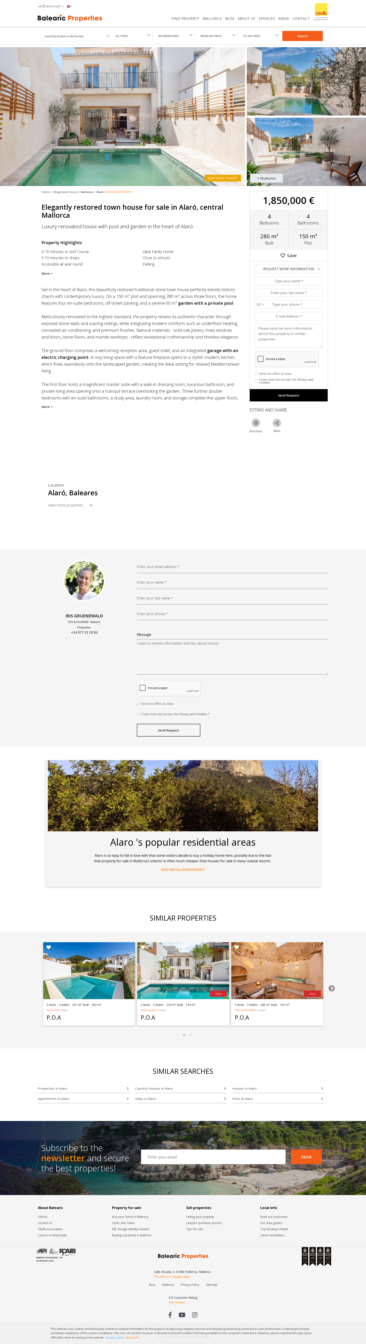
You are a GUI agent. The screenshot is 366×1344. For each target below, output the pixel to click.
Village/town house (65, 192)
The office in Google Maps (172, 1277)
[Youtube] (182, 1315)
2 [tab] (190, 1035)
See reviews (177, 1302)
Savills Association (50, 1229)
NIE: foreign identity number (130, 1229)
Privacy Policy (190, 1285)
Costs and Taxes (123, 1223)
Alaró (100, 192)
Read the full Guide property (183, 869)
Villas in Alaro (145, 1098)
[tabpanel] (89, 984)
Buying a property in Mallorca (131, 1235)
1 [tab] (184, 1035)
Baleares (87, 192)
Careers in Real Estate (52, 1235)
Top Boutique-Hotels (274, 1229)
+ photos (266, 178)
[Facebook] (170, 1315)
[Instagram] (194, 1315)
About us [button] (246, 18)
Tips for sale (194, 1229)
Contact (301, 18)
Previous (34, 987)
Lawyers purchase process (204, 1223)
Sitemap (211, 1285)
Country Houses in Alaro (154, 1088)
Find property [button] (186, 18)
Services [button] (267, 18)
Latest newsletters (272, 1235)
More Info (132, 1337)
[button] (68, 6)
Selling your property (200, 1217)
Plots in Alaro (242, 1098)
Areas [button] (283, 18)
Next (330, 987)
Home (45, 192)
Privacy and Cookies (193, 714)
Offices (42, 1217)
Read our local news (274, 1217)
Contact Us (45, 1223)
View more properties (66, 505)
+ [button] (49, 6)
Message (144, 634)
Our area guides (271, 1223)
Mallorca (212, 18)
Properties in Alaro (52, 1088)
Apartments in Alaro (53, 1098)
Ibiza (229, 18)
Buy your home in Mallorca (130, 1217)
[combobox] (260, 304)
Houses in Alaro (244, 1088)
